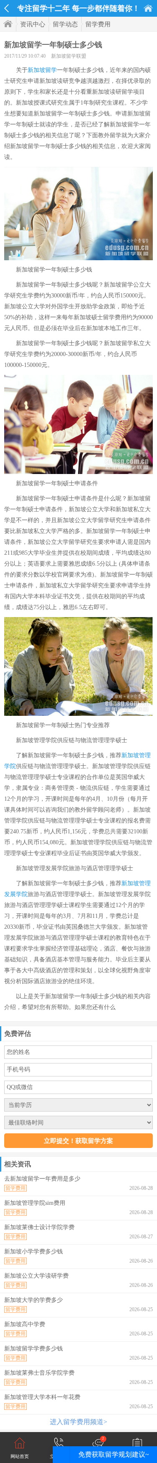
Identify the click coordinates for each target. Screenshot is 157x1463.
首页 (148, 8)
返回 (6, 8)
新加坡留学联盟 (68, 56)
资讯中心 (32, 24)
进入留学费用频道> (78, 1421)
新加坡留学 (42, 70)
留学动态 (65, 24)
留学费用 (98, 24)
